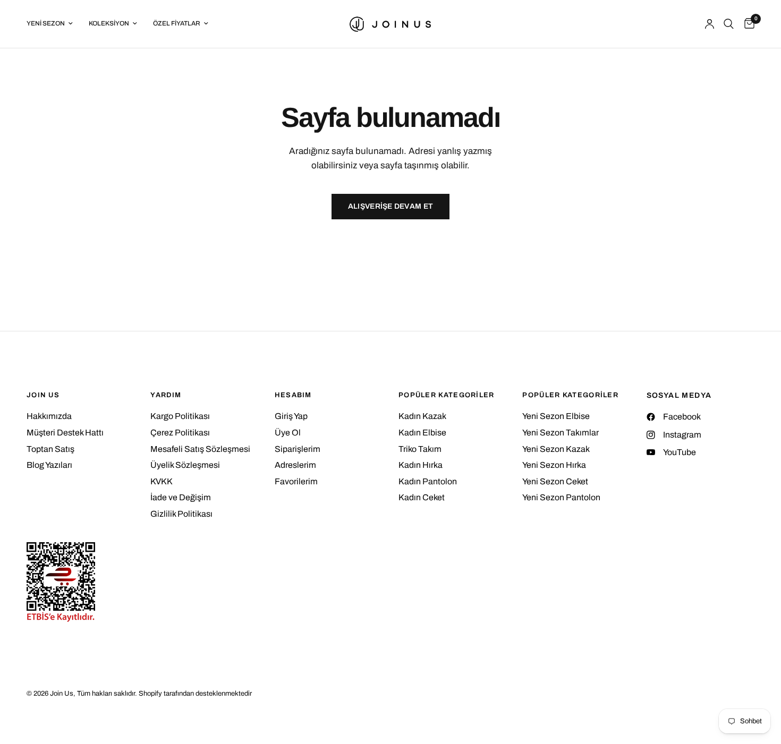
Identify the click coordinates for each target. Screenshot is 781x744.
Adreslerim (295, 464)
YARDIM (165, 395)
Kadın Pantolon (427, 481)
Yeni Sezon (46, 23)
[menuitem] (54, 23)
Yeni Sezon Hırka (554, 464)
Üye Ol (288, 432)
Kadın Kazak (422, 416)
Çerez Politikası (180, 432)
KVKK (161, 481)
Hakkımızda (49, 416)
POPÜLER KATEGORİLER (446, 395)
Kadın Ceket (421, 497)
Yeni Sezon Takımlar (560, 432)
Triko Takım (420, 449)
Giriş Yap (291, 416)
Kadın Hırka (420, 464)
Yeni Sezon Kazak (556, 449)
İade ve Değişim (180, 497)
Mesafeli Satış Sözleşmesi (200, 449)
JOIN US (43, 395)
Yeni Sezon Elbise (556, 416)
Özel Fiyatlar (176, 23)
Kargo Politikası (180, 416)
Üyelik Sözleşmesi (185, 464)
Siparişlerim (297, 449)
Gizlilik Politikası (181, 513)
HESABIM (293, 395)
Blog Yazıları (49, 464)
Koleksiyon (109, 23)
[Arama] (728, 24)
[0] (746, 24)
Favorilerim (296, 481)
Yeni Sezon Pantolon (561, 497)
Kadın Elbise (422, 432)
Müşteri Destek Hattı (65, 432)
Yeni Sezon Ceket (555, 481)
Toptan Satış (50, 449)
